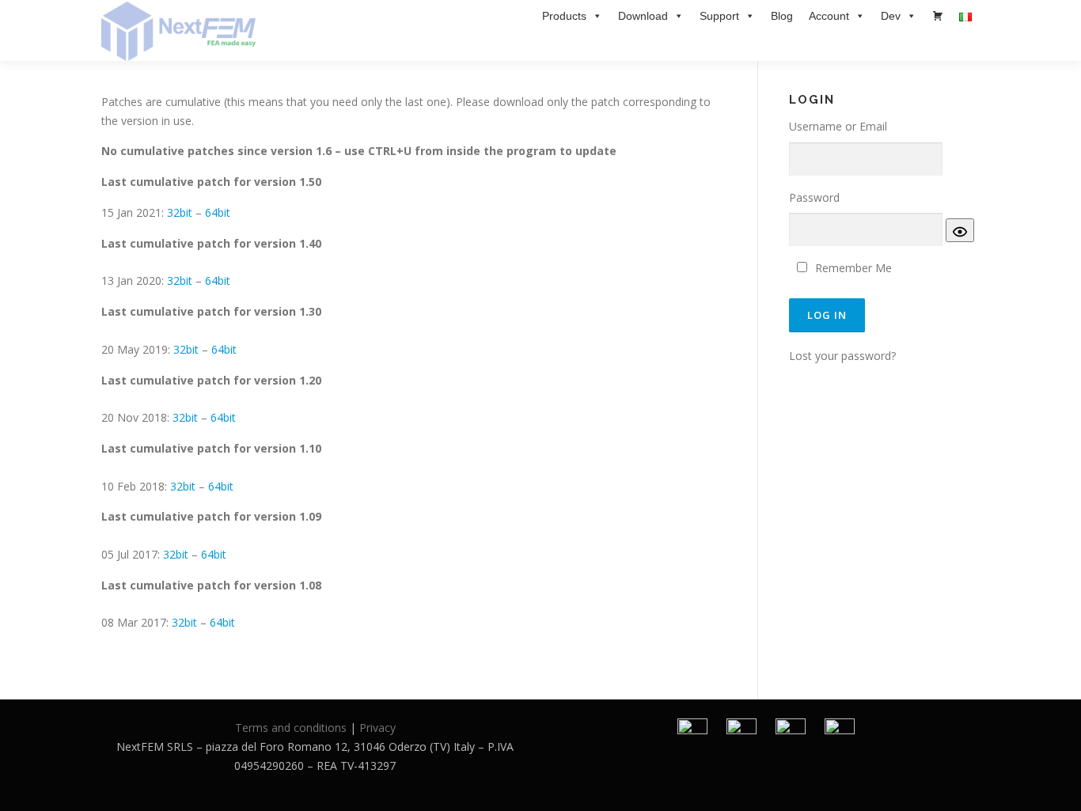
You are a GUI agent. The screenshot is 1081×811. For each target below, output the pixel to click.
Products (564, 15)
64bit (217, 212)
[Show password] (960, 230)
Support (719, 15)
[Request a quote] (937, 16)
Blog (782, 15)
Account (829, 15)
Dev (891, 15)
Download (643, 15)
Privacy (377, 727)
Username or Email (838, 126)
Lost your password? (842, 355)
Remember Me (853, 267)
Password (814, 197)
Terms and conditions (291, 727)
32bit (179, 212)
